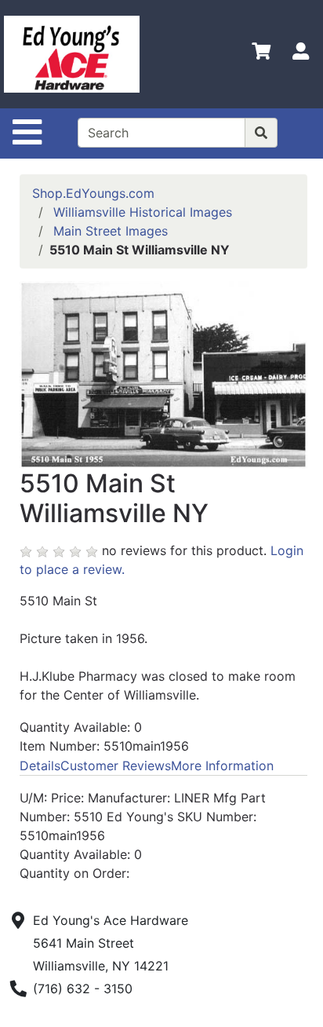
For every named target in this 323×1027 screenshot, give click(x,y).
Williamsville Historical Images (142, 212)
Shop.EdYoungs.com (93, 193)
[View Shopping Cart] (261, 54)
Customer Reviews (115, 765)
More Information (222, 765)
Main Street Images (110, 231)
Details (40, 765)
